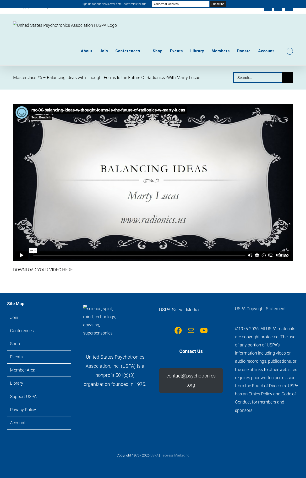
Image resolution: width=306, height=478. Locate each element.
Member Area (22, 369)
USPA (154, 455)
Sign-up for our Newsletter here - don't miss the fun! (114, 4)
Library (16, 383)
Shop (15, 343)
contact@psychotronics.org (191, 380)
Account (18, 422)
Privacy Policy (23, 409)
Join (14, 317)
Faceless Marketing (175, 455)
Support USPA (23, 396)
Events (16, 356)
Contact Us (191, 351)
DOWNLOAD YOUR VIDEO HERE (43, 269)
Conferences (22, 330)
